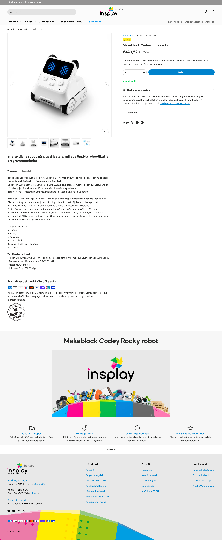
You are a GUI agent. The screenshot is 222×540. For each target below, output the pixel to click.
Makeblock (128, 35)
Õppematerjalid (194, 21)
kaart (35, 493)
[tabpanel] (59, 223)
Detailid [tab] (26, 171)
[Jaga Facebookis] (137, 122)
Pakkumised (95, 21)
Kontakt (90, 469)
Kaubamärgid (66, 21)
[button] (213, 11)
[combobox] (41, 12)
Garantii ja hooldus (96, 480)
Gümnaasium (46, 21)
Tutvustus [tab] (13, 171)
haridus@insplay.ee (17, 480)
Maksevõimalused (95, 491)
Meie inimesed (149, 475)
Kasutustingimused (96, 501)
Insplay (17, 531)
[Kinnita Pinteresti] (142, 122)
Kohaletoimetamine (96, 485)
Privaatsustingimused (97, 496)
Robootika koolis (201, 475)
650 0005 (39, 483)
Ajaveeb (210, 21)
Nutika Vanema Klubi (204, 485)
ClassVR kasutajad (202, 480)
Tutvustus (146, 469)
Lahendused (175, 21)
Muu (79, 21)
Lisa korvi (181, 72)
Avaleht (10, 29)
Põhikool (28, 21)
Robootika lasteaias (203, 469)
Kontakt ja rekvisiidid (18, 500)
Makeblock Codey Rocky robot (29, 29)
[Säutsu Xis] (132, 122)
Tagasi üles (111, 449)
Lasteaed (12, 21)
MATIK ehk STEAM (150, 491)
